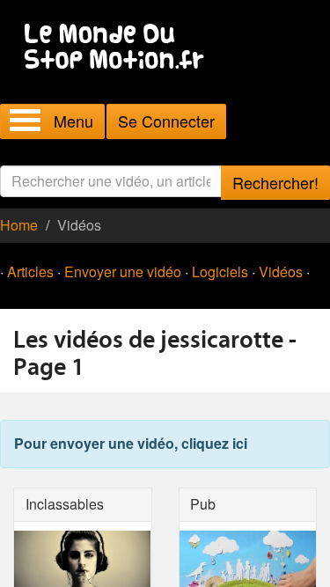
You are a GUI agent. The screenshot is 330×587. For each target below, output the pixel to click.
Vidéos (281, 271)
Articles (30, 271)
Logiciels (220, 271)
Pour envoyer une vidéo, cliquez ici (130, 443)
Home (19, 225)
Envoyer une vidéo (122, 271)
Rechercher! (275, 182)
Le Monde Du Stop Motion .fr (119, 48)
